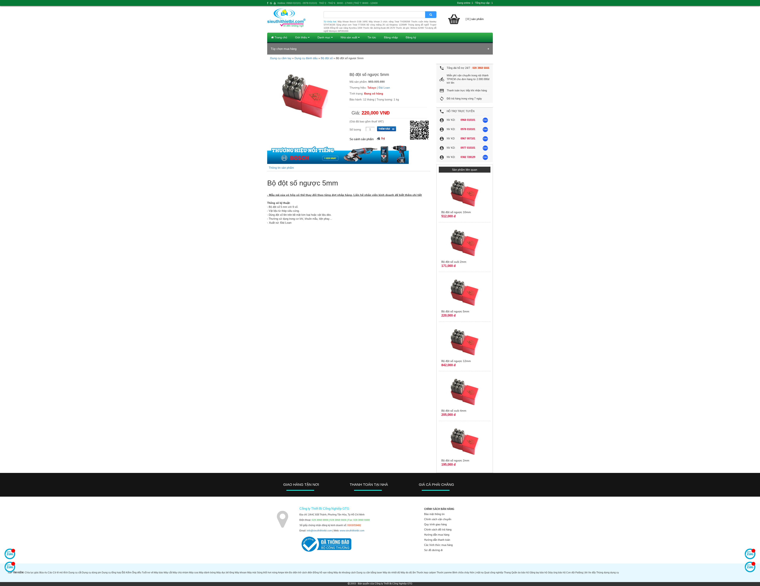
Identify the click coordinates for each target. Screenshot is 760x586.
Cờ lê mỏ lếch (60, 572)
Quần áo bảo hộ (520, 572)
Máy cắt (168, 572)
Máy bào (158, 572)
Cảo (50, 572)
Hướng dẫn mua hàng (436, 534)
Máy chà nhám (180, 572)
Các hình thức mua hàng (438, 544)
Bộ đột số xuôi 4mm (453, 410)
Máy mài (251, 572)
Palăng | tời (581, 572)
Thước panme (444, 572)
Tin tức (372, 37)
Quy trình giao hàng (435, 524)
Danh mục (324, 37)
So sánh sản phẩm (362, 139)
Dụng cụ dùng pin (91, 572)
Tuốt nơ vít (147, 572)
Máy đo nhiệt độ (391, 572)
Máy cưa (193, 572)
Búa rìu (43, 572)
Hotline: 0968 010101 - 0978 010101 (297, 3)
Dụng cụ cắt (74, 572)
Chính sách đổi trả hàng (437, 529)
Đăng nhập (391, 37)
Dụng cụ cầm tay (280, 58)
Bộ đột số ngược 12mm (456, 361)
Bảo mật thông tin (434, 514)
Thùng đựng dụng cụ (607, 572)
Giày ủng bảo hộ (557, 572)
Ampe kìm (283, 572)
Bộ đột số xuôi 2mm (453, 261)
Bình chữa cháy (460, 572)
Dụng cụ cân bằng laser (369, 572)
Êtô (123, 572)
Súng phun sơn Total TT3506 (351, 25)
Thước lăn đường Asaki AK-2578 (379, 28)
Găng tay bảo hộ (538, 572)
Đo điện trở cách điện (300, 572)
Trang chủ (280, 37)
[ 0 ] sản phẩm (475, 19)
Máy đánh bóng (207, 572)
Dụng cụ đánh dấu (306, 58)
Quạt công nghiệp (493, 572)
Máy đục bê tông (225, 572)
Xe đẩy (592, 572)
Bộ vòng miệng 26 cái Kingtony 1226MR (387, 25)
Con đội (570, 572)
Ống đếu (136, 572)
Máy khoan (241, 572)
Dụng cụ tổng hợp (111, 572)
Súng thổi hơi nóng (267, 572)
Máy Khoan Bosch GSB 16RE (353, 21)
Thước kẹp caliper (426, 572)
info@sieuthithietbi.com (319, 530)
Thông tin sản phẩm (281, 167)
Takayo (371, 87)
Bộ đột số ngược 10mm (456, 212)
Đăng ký (411, 37)
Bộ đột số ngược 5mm (455, 311)
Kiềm (128, 572)
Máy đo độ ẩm (408, 572)
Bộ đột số (327, 58)
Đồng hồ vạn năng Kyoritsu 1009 (346, 28)
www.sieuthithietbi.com (352, 530)
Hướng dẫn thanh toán (437, 539)
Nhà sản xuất (349, 37)
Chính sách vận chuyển (437, 519)
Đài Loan (384, 87)
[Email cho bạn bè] (383, 138)
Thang (507, 572)
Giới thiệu (301, 37)
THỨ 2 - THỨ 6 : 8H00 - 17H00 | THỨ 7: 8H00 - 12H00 (348, 3)
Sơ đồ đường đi (433, 550)
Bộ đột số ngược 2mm (455, 460)
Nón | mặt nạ (477, 572)
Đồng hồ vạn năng (323, 572)
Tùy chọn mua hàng (283, 48)
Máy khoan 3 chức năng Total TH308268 (389, 21)
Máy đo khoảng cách (344, 572)
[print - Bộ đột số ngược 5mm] (378, 138)
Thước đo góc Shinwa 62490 (410, 28)
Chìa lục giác (32, 572)
